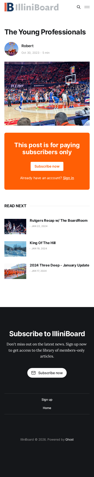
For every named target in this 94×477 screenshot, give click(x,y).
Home (47, 408)
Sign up (47, 399)
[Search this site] (78, 7)
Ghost (69, 439)
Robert (27, 46)
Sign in (68, 178)
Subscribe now (47, 166)
